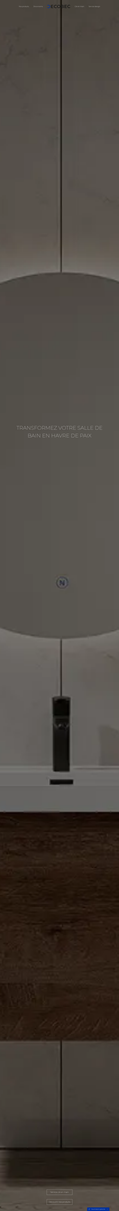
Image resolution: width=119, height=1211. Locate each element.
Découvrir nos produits (59, 1202)
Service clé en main (59, 1192)
